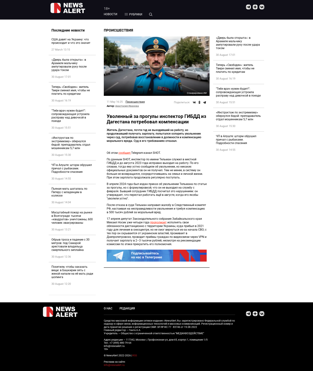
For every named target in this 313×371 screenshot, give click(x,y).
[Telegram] (204, 102)
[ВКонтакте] (194, 102)
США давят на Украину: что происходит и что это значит (70, 41)
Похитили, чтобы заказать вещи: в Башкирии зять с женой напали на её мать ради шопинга (72, 272)
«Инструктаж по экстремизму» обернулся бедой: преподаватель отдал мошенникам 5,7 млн (70, 143)
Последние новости (68, 30)
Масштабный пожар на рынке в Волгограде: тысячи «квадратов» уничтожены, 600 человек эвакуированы (72, 217)
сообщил (124, 153)
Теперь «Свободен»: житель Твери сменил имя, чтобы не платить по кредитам (70, 90)
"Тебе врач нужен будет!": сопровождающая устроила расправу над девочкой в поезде (70, 116)
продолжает (158, 222)
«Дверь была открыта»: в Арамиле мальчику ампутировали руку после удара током (69, 65)
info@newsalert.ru (114, 365)
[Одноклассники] (199, 102)
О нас (108, 308)
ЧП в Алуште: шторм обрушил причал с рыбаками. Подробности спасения (71, 168)
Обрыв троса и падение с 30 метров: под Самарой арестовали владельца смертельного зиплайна (70, 245)
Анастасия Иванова (127, 106)
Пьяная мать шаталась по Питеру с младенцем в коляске (69, 192)
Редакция (127, 308)
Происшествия (135, 101)
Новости (110, 14)
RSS (134, 355)
